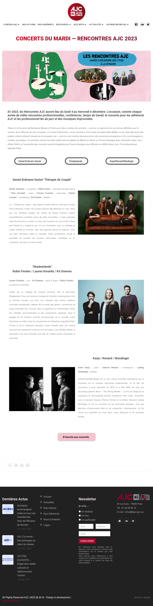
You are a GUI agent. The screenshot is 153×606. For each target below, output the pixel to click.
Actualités (95, 24)
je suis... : (84, 505)
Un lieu (85, 515)
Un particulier (88, 519)
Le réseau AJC (10, 24)
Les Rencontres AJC (116, 24)
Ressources (62, 24)
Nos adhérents (46, 24)
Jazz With (79, 24)
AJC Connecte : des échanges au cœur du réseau (26, 540)
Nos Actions (29, 24)
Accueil (47, 496)
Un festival (86, 511)
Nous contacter (51, 519)
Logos (46, 525)
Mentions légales (142, 597)
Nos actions (49, 508)
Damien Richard (11, 600)
